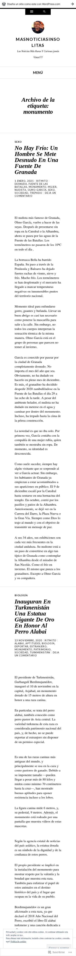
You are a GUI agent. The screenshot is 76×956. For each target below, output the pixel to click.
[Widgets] (31, 12)
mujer (52, 186)
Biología (21, 595)
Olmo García (37, 189)
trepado (36, 192)
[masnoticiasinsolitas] (38, 28)
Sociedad (21, 192)
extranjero (38, 646)
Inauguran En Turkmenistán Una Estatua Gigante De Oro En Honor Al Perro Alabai (34, 616)
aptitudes (32, 643)
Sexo (18, 141)
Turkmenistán (40, 652)
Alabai (19, 643)
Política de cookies (18, 941)
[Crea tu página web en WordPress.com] (38, 4)
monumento (37, 186)
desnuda (21, 183)
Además (48, 812)
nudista (20, 189)
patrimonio (42, 649)
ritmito (42, 180)
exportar (21, 646)
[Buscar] (44, 12)
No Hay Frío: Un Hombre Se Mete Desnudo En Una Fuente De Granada (36, 160)
